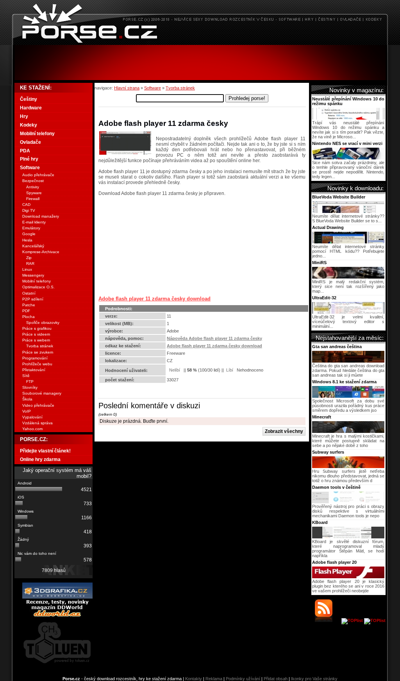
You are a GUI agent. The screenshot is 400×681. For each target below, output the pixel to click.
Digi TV (28, 210)
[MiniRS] (348, 277)
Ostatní (29, 293)
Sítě (26, 376)
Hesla (27, 240)
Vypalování (32, 417)
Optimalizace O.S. (38, 287)
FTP (30, 381)
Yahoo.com (32, 429)
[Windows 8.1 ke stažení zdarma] (348, 396)
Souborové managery (41, 393)
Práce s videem (36, 334)
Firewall (32, 199)
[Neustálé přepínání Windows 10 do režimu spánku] (348, 118)
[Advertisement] (200, 62)
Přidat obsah (276, 678)
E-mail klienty (34, 222)
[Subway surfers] (348, 466)
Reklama (213, 678)
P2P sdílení (32, 299)
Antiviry (32, 187)
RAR (30, 263)
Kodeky (28, 125)
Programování (35, 358)
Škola (27, 399)
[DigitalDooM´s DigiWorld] (57, 615)
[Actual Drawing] (348, 242)
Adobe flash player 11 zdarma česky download (154, 299)
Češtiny (28, 99)
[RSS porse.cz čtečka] (327, 620)
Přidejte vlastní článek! (45, 451)
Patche (28, 305)
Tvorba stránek (180, 88)
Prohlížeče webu (37, 364)
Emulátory (31, 228)
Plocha (28, 317)
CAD (26, 204)
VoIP (26, 411)
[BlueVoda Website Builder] (348, 211)
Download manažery (40, 216)
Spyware (34, 193)
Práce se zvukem (37, 352)
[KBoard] (348, 536)
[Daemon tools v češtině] (348, 501)
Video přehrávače (38, 405)
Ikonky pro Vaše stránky (314, 678)
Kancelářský (33, 246)
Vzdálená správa (37, 423)
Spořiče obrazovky (42, 322)
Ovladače (30, 142)
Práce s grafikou (37, 328)
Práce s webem (36, 340)
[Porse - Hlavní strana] (200, 42)
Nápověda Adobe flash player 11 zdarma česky (214, 338)
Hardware (31, 108)
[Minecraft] (348, 431)
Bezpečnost (33, 181)
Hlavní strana (126, 88)
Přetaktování (33, 370)
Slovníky (30, 387)
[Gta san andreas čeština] (348, 361)
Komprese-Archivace (40, 252)
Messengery (33, 275)
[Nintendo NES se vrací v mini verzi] (348, 158)
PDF (26, 311)
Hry (24, 116)
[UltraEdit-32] (348, 312)
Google (29, 234)
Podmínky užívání (243, 678)
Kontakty (193, 678)
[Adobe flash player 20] (348, 576)
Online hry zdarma (40, 459)
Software (152, 88)
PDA (25, 151)
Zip (29, 258)
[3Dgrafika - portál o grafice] (57, 597)
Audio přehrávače (38, 175)
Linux (27, 269)
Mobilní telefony (37, 133)
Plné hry (29, 159)
